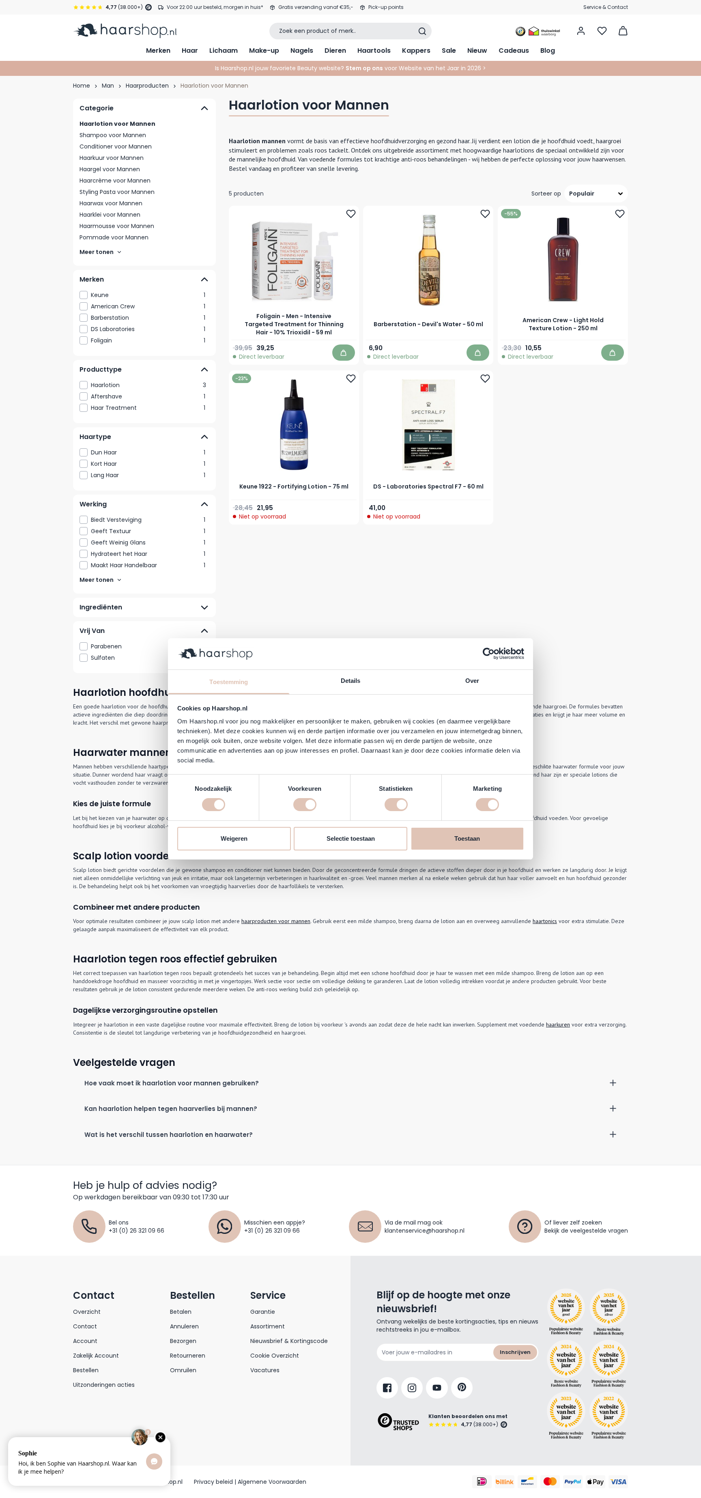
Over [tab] (472, 680)
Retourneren (187, 1356)
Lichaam (223, 50)
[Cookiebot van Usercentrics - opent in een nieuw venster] (488, 654)
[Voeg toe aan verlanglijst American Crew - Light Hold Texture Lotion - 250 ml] (619, 213)
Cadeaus (514, 50)
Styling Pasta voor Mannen (117, 192)
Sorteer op (546, 193)
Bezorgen (183, 1341)
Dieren (335, 50)
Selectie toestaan (351, 838)
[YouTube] (437, 1388)
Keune (148, 295)
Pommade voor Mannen (114, 237)
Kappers (416, 50)
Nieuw (477, 50)
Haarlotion (148, 385)
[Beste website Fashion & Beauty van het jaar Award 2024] (566, 1364)
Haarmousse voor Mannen (117, 226)
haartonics (545, 921)
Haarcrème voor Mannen (115, 180)
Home (81, 86)
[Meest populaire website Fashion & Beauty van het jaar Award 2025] (608, 1312)
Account (85, 1341)
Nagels (301, 50)
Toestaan (467, 838)
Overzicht (87, 1312)
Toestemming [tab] (228, 681)
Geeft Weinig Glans (148, 542)
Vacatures (265, 1370)
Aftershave (148, 396)
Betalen (180, 1312)
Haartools (374, 50)
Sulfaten (148, 658)
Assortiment (267, 1326)
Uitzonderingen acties (104, 1385)
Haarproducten (147, 86)
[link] (144, 295)
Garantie (262, 1312)
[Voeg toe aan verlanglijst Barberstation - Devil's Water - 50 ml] (485, 213)
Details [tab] (351, 680)
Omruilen (183, 1370)
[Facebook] (387, 1388)
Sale (449, 50)
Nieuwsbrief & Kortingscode (289, 1341)
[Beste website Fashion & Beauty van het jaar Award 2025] (566, 1312)
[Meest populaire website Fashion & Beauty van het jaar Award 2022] (608, 1415)
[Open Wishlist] (602, 31)
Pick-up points (386, 7)
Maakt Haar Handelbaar (148, 565)
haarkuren (558, 1024)
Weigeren (234, 838)
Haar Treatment (148, 408)
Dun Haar (148, 452)
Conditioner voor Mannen (116, 146)
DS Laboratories (148, 329)
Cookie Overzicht (274, 1356)
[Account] (581, 31)
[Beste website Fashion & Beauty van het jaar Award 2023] (566, 1415)
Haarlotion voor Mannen (117, 124)
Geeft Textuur (148, 531)
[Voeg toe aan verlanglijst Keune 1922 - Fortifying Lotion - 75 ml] (350, 378)
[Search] (422, 31)
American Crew (148, 306)
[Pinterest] (462, 1388)
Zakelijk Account (96, 1356)
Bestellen (86, 1370)
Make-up (264, 50)
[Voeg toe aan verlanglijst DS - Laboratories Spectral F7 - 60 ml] (485, 378)
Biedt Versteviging (148, 520)
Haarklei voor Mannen (110, 215)
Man (108, 86)
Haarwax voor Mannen (111, 203)
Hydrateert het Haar (148, 554)
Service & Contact (605, 7)
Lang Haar (148, 475)
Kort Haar (148, 464)
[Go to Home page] (124, 31)
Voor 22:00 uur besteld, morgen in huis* (215, 7)
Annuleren (184, 1326)
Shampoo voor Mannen (113, 135)
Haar (190, 50)
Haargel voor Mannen (110, 169)
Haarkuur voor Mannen (112, 158)
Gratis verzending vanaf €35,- (315, 7)
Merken (158, 50)
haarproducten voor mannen (275, 921)
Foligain (148, 340)
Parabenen (148, 646)
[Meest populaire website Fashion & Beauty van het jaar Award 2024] (608, 1364)
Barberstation (148, 318)
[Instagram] (412, 1388)
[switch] (304, 804)
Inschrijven (515, 1352)
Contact (85, 1326)
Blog (547, 50)
